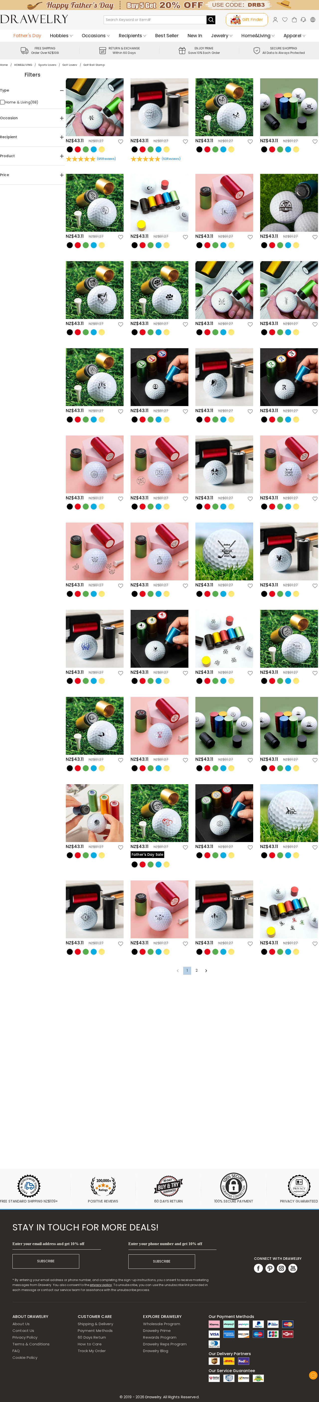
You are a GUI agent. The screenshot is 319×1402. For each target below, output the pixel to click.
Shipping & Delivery (95, 1323)
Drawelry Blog (155, 1350)
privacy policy (101, 1285)
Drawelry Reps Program (165, 1344)
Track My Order (92, 1350)
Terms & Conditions (31, 1344)
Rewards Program (159, 1337)
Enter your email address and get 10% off (48, 1244)
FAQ (16, 1350)
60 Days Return (92, 1337)
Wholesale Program (161, 1323)
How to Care (89, 1344)
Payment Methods (95, 1330)
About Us (21, 1323)
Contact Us (23, 1330)
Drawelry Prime (157, 1330)
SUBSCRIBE (46, 1261)
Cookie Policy (24, 1357)
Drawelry (171, 1397)
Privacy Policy (24, 1337)
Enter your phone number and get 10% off (165, 1244)
